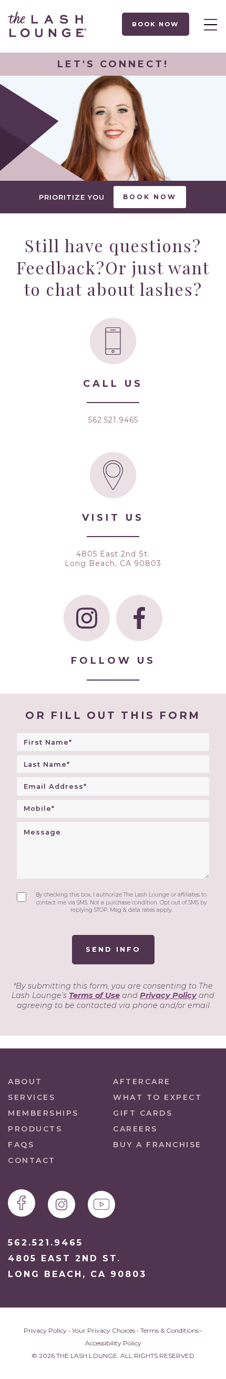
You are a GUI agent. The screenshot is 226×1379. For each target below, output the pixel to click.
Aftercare (142, 1081)
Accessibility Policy (113, 1343)
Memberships (43, 1113)
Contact (32, 1160)
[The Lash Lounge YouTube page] (101, 1204)
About (25, 1081)
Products (35, 1129)
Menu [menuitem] (207, 24)
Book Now (155, 24)
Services (31, 1097)
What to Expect (157, 1097)
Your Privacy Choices (103, 1330)
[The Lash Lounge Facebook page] (21, 1203)
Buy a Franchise (157, 1144)
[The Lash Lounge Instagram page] (61, 1204)
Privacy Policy (168, 995)
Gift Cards (142, 1113)
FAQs (21, 1144)
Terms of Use (94, 995)
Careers (135, 1129)
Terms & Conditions (169, 1330)
